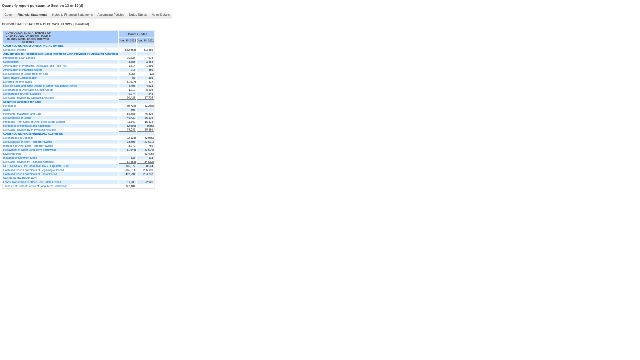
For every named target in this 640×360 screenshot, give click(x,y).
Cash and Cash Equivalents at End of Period (30, 174)
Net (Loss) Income (14, 49)
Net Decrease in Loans (17, 117)
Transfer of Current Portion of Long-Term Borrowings (35, 186)
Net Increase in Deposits (18, 137)
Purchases (9, 105)
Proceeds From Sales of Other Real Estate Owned (34, 121)
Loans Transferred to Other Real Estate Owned (32, 182)
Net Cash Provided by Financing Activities (28, 161)
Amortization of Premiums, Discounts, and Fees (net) (35, 65)
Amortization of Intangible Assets (22, 69)
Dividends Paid (12, 153)
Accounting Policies (111, 14)
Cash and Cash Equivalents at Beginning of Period (33, 170)
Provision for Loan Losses (19, 57)
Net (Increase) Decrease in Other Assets (28, 89)
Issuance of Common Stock (20, 157)
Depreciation (10, 61)
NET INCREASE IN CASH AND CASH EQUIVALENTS (36, 166)
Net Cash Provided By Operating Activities (28, 97)
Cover (8, 14)
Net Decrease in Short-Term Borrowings (27, 141)
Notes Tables (138, 14)
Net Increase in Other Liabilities (22, 93)
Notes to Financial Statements (72, 14)
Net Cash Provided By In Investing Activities (29, 129)
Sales (6, 109)
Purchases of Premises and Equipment (26, 125)
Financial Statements (33, 14)
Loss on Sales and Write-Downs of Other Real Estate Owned (40, 85)
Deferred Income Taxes (17, 81)
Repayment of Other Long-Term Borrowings (29, 149)
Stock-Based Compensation (20, 77)
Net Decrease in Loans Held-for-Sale (25, 73)
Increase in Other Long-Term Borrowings (28, 145)
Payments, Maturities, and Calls (22, 113)
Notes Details (161, 14)
